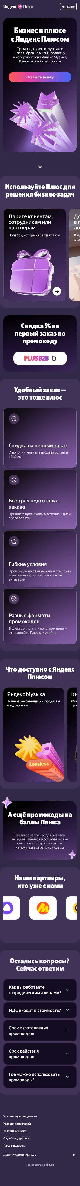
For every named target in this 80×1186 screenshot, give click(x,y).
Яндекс (30, 1155)
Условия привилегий (17, 1123)
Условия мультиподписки (20, 1116)
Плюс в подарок (14, 1145)
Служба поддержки (16, 1138)
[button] (68, 6)
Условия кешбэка (14, 1131)
